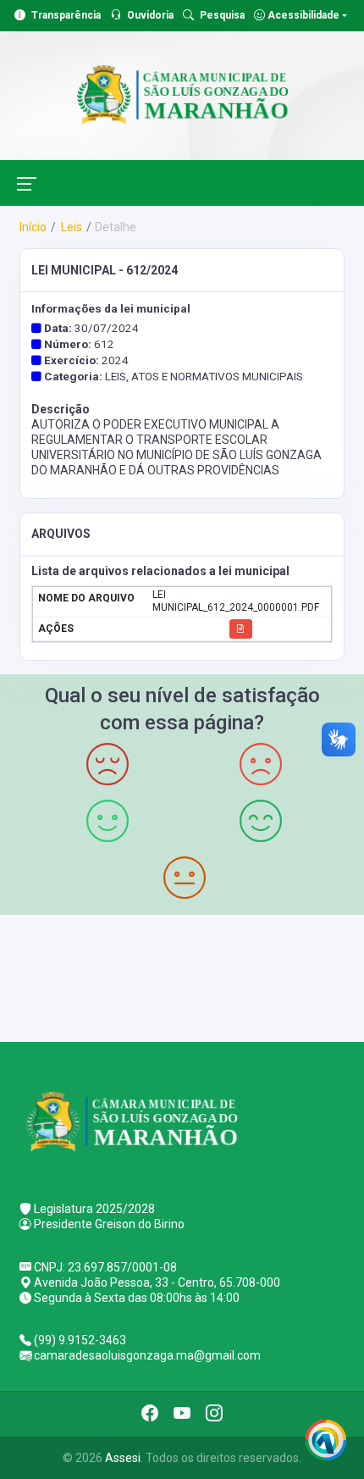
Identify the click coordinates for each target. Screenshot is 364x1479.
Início (33, 227)
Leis (70, 227)
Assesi (123, 1458)
